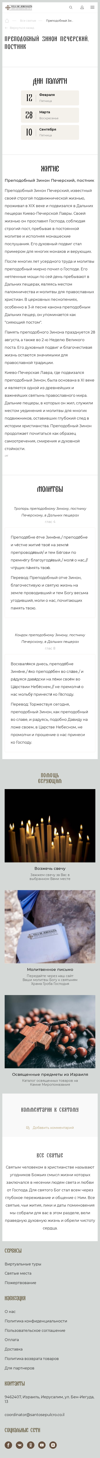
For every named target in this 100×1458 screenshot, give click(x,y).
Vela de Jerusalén (19, 7)
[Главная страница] (7, 21)
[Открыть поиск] (71, 8)
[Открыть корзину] (61, 8)
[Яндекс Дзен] (53, 1445)
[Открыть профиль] (82, 8)
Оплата (12, 1340)
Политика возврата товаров (32, 1359)
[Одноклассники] (30, 1445)
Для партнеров (19, 1368)
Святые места (18, 1273)
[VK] (19, 1445)
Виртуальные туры (23, 1264)
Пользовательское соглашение (35, 1330)
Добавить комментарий (53, 1128)
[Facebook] (8, 1445)
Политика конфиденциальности (36, 1321)
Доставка (14, 1349)
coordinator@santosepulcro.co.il (34, 1415)
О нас (10, 1311)
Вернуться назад (21, 28)
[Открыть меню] (92, 7)
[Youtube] (42, 1445)
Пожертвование (20, 1283)
